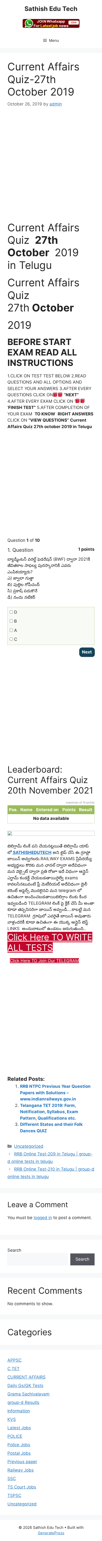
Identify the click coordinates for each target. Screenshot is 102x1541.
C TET (13, 1368)
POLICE (14, 1436)
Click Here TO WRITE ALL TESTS (49, 942)
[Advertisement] (51, 167)
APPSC (14, 1360)
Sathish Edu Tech (51, 8)
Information (18, 1410)
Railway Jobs (20, 1470)
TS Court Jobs (21, 1487)
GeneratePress (51, 1533)
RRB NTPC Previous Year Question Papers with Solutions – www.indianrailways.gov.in (55, 1092)
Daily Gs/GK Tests (25, 1385)
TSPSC (14, 1495)
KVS (11, 1419)
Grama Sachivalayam (28, 1394)
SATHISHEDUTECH (31, 852)
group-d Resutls (23, 1402)
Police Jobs (18, 1444)
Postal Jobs (19, 1453)
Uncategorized (28, 1146)
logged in (43, 1217)
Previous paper (22, 1461)
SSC (11, 1478)
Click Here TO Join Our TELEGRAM (44, 960)
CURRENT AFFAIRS (26, 1377)
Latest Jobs (19, 1427)
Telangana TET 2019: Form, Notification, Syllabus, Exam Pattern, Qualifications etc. (49, 1112)
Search (14, 1250)
